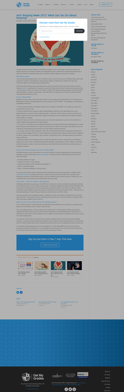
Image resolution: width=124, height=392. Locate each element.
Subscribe (79, 31)
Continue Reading (44, 37)
